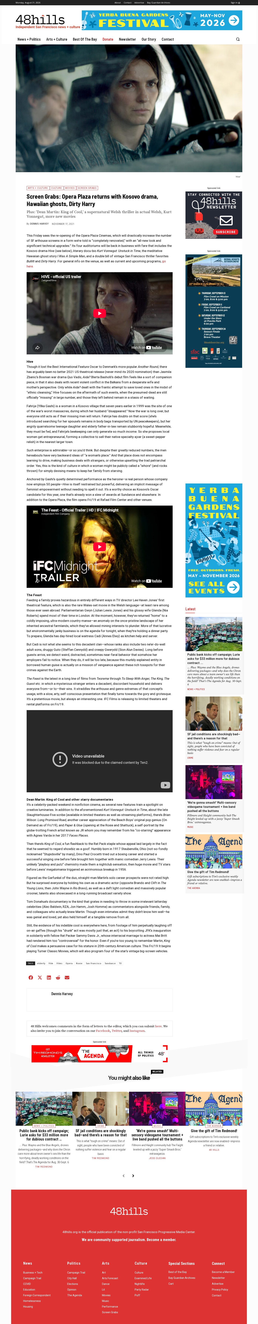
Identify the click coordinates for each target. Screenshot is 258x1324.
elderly (41, 963)
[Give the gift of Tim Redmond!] (213, 851)
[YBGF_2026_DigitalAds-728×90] (162, 29)
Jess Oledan (157, 1158)
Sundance (110, 963)
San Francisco (93, 963)
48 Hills (214, 1150)
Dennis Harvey (39, 223)
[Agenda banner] (100, 1061)
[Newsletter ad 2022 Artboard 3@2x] (213, 237)
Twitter (117, 1031)
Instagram (137, 1031)
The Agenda (193, 887)
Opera (69, 963)
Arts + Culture (38, 188)
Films (59, 963)
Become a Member (223, 1272)
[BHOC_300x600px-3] (213, 367)
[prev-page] (123, 1176)
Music (190, 826)
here (158, 1026)
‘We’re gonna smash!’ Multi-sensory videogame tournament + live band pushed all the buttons (211, 806)
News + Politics (196, 689)
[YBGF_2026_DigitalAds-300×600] (213, 596)
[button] (237, 39)
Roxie (79, 963)
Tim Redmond (44, 1166)
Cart (171, 1283)
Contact (216, 1295)
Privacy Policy (220, 1289)
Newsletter (218, 1277)
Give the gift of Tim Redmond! (208, 872)
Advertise (217, 1283)
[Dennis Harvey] (38, 1000)
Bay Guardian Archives (181, 1277)
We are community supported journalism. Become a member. (129, 1239)
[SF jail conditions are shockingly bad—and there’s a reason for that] (213, 713)
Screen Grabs (87, 188)
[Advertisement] (213, 425)
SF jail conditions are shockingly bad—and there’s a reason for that (213, 736)
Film (51, 963)
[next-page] (133, 1176)
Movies (70, 188)
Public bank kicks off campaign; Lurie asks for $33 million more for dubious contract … (213, 658)
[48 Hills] (49, 21)
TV (120, 963)
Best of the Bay (177, 1272)
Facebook (103, 1031)
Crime (190, 757)
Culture (56, 188)
